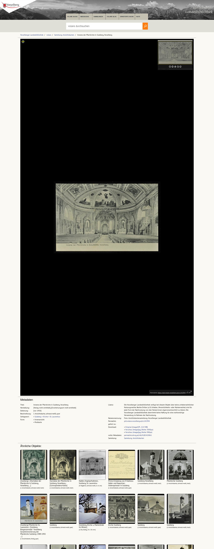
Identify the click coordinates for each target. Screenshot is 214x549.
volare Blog (112, 16)
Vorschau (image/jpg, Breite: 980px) (138, 432)
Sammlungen (98, 16)
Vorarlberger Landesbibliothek (31, 35)
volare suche (72, 16)
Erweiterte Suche (127, 16)
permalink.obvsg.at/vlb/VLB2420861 (138, 435)
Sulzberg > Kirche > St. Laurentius (47, 417)
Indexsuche (84, 16)
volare (48, 35)
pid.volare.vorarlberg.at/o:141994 (137, 421)
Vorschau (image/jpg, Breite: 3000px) (139, 430)
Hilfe (138, 16)
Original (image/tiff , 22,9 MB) (136, 427)
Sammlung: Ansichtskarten (64, 35)
